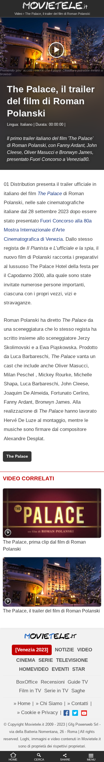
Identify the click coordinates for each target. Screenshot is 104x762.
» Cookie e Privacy (37, 712)
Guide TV (78, 682)
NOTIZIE (64, 650)
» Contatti (77, 703)
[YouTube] (84, 713)
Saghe (78, 690)
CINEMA (25, 660)
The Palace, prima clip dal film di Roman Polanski (44, 545)
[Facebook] (66, 713)
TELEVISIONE (72, 660)
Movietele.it (52, 5)
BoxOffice (27, 682)
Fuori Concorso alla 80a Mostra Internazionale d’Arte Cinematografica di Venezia (48, 230)
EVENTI (60, 669)
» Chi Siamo (49, 703)
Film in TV (30, 690)
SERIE (45, 660)
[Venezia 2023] (31, 650)
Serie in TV (56, 690)
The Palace (17, 456)
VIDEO (84, 650)
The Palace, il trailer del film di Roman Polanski (51, 610)
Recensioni (53, 682)
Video (18, 13)
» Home (22, 703)
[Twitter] (75, 713)
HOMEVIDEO (34, 669)
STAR (78, 669)
